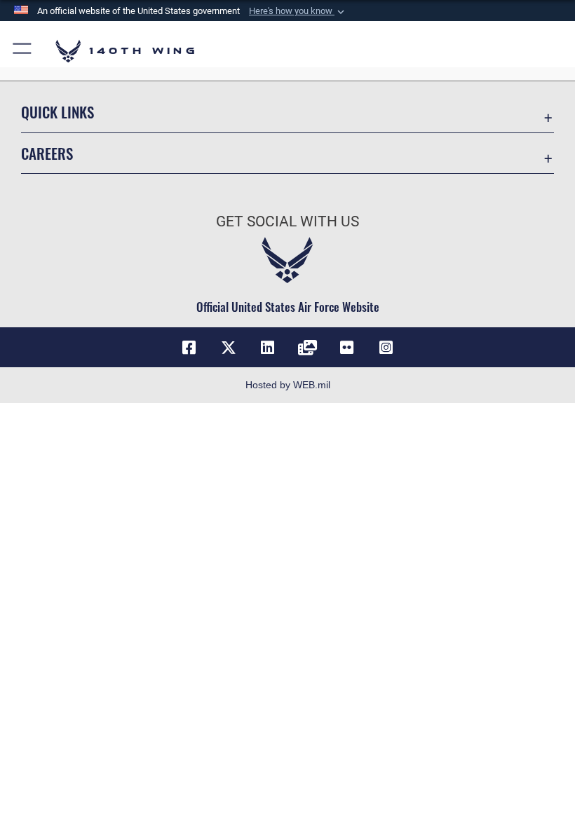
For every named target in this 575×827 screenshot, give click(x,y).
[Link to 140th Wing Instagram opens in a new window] (385, 347)
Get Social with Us (287, 221)
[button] (298, 11)
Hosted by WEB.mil (287, 384)
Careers (47, 153)
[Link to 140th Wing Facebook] (189, 347)
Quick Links (57, 112)
